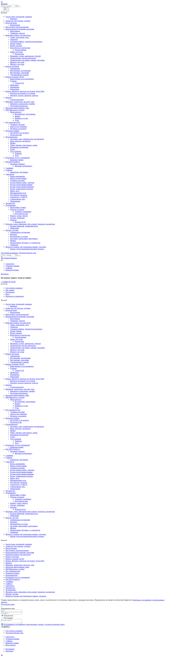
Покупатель (8, 616)
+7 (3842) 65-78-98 (8, 282)
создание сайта (9, 604)
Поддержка (5, 258)
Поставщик (8, 618)
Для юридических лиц (27, 253)
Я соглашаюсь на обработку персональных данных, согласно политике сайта (34, 624)
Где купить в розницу (9, 253)
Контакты (5, 274)
